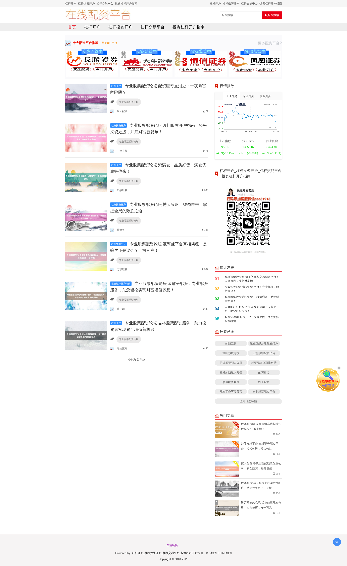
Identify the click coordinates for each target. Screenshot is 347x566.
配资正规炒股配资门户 (264, 343)
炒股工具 (231, 343)
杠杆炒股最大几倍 (231, 372)
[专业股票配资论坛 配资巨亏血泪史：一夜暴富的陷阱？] (86, 98)
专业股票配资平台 (264, 391)
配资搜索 (273, 15)
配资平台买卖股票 (231, 391)
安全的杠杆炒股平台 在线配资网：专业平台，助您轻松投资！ (250, 309)
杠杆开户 (92, 27)
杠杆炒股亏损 (230, 353)
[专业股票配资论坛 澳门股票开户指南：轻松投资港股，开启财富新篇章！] (86, 137)
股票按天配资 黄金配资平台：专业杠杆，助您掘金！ (252, 289)
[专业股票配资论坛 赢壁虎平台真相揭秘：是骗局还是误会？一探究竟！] (86, 256)
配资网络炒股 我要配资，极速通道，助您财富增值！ (252, 299)
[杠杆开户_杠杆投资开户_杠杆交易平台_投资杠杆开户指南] (98, 15)
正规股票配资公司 (231, 363)
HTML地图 (225, 553)
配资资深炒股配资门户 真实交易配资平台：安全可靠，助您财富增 (252, 279)
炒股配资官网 (230, 382)
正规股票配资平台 (264, 353)
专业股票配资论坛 (128, 102)
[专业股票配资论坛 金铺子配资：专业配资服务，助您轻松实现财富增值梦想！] (86, 296)
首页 (72, 27)
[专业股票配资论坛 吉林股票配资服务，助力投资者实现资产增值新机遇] (86, 335)
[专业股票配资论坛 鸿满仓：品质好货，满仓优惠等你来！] (86, 177)
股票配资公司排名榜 (264, 363)
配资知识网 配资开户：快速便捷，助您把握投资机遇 (252, 319)
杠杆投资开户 (120, 27)
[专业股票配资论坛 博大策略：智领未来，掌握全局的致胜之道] (86, 216)
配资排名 (263, 372)
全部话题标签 (248, 401)
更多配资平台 (269, 43)
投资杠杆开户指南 (188, 27)
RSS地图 (211, 553)
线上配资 (263, 382)
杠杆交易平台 (152, 27)
